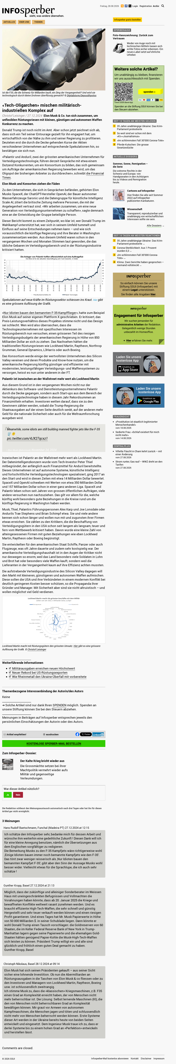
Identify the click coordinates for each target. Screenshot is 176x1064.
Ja (7, 794)
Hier (95, 300)
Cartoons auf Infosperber (141, 190)
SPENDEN (59, 705)
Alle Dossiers (154, 225)
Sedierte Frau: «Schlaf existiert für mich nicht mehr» (137, 433)
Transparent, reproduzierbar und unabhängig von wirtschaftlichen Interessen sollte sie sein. (145, 216)
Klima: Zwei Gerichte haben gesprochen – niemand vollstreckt (140, 263)
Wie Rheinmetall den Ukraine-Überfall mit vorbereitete (49, 677)
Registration (146, 6)
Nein (18, 794)
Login (135, 6)
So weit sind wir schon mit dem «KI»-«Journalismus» (134, 135)
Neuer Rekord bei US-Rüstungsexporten (40, 673)
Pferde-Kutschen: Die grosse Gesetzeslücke (133, 146)
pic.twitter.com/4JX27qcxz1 (27, 438)
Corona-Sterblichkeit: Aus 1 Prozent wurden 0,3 (136, 249)
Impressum (158, 1058)
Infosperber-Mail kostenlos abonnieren (110, 1058)
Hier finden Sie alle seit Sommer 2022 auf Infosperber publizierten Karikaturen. (145, 197)
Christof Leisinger (13, 116)
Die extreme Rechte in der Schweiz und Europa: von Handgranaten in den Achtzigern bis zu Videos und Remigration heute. (131, 176)
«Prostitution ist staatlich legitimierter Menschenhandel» (137, 423)
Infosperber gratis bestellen (127, 19)
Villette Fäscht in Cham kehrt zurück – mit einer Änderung (139, 453)
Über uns (24, 22)
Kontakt (135, 1058)
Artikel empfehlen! (16, 734)
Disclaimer (146, 1058)
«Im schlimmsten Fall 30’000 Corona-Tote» (140, 140)
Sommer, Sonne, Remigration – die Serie (130, 165)
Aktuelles (9, 22)
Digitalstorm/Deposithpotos (81, 95)
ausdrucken (52, 734)
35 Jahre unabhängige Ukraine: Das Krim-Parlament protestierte (140, 127)
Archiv (156, 6)
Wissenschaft (134, 209)
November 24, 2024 (44, 450)
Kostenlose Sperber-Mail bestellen (54, 743)
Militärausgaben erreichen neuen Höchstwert (43, 668)
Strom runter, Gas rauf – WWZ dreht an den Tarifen (139, 463)
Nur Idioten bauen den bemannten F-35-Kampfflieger (40, 313)
